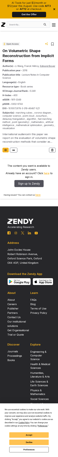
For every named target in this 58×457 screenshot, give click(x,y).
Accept (29, 435)
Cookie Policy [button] (23, 423)
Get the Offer (29, 14)
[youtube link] (36, 233)
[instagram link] (15, 232)
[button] (45, 24)
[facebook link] (9, 232)
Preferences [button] (42, 426)
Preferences (29, 450)
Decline (29, 442)
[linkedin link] (29, 232)
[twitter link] (22, 232)
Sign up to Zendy (29, 183)
